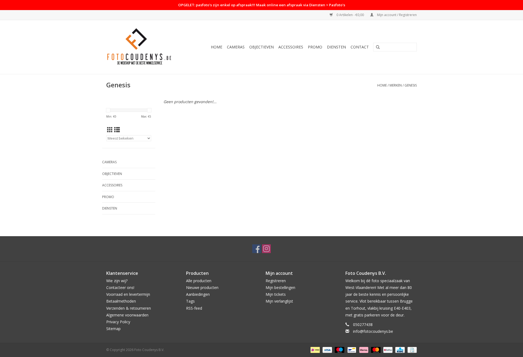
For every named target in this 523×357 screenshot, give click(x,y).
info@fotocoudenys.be (373, 331)
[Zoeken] (377, 47)
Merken (396, 85)
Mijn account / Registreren (396, 15)
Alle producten (198, 280)
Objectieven (261, 47)
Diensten (336, 47)
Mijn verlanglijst (279, 301)
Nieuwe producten (202, 287)
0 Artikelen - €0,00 (350, 15)
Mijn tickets (276, 294)
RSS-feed (194, 308)
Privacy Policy (118, 321)
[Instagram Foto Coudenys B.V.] (266, 248)
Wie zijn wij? (116, 280)
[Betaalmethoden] (315, 349)
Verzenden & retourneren (128, 308)
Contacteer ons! (120, 287)
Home (216, 47)
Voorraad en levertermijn (128, 294)
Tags (190, 301)
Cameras (236, 47)
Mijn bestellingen (280, 287)
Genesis (411, 85)
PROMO (315, 47)
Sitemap (113, 328)
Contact (360, 47)
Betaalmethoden (121, 301)
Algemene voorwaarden (127, 315)
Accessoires (290, 47)
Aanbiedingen (198, 294)
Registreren (276, 280)
